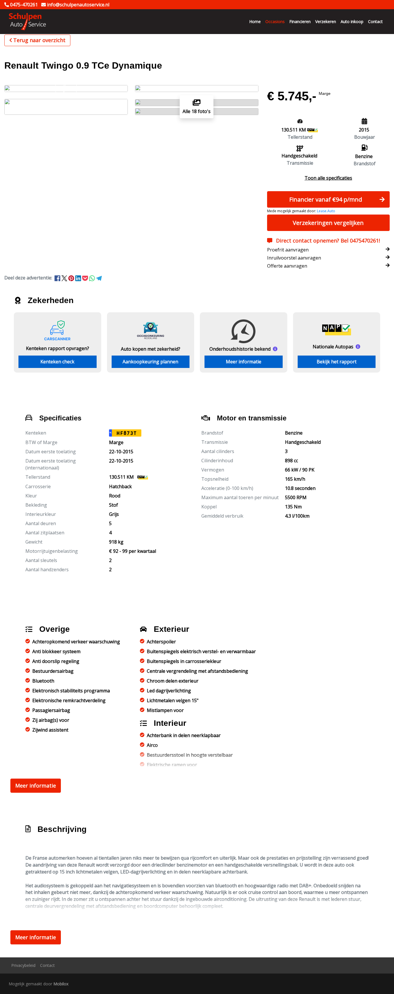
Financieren (300, 21)
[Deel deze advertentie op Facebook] (58, 278)
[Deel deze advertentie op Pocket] (85, 278)
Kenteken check (57, 361)
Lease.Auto (326, 210)
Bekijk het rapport (337, 361)
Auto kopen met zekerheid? (150, 349)
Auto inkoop (352, 21)
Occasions (275, 21)
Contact (375, 21)
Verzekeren (325, 21)
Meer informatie (243, 361)
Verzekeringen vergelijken (328, 223)
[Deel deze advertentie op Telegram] (99, 278)
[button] (328, 178)
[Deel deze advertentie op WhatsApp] (92, 278)
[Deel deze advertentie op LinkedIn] (78, 278)
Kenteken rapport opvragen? (57, 348)
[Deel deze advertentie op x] (64, 278)
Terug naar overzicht (39, 40)
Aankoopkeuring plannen (150, 361)
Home (255, 21)
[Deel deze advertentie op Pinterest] (71, 278)
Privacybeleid (23, 965)
